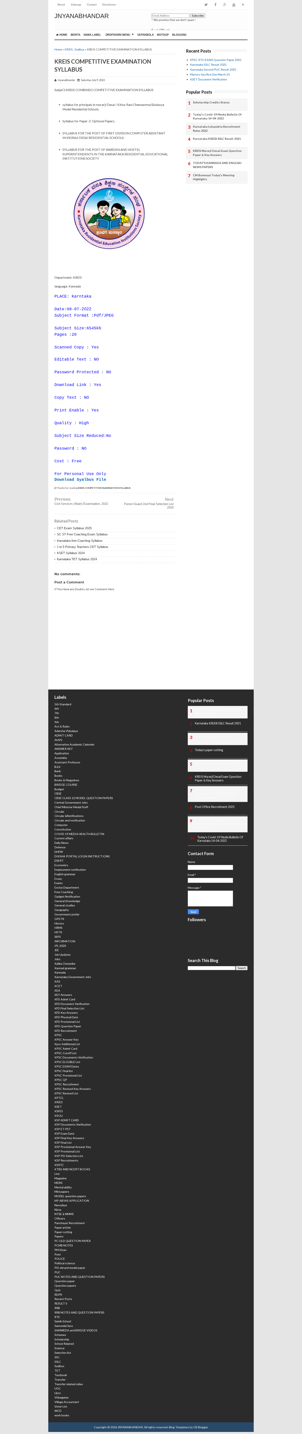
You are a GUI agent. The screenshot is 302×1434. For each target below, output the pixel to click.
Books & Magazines (66, 780)
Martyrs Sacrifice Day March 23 (210, 74)
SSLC (57, 1361)
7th (56, 713)
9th (56, 722)
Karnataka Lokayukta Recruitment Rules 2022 (216, 128)
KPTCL (59, 1098)
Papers (58, 1236)
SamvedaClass (63, 1325)
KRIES (69, 49)
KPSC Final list (63, 1071)
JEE (56, 950)
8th (56, 717)
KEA (57, 990)
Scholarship (61, 1339)
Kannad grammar (65, 968)
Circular (59, 811)
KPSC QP (60, 1079)
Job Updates (62, 954)
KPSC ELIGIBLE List (67, 1062)
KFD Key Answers (66, 1012)
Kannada (60, 972)
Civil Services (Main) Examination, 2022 (81, 503)
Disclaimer (109, 4)
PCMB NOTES (63, 1245)
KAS (57, 981)
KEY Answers (63, 994)
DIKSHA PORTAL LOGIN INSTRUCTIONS (82, 856)
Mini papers (61, 1191)
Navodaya (60, 1205)
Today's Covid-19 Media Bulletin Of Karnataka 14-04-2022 (217, 116)
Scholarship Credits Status (211, 102)
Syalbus (79, 49)
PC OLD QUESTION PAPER (72, 1241)
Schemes (60, 1335)
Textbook (60, 1375)
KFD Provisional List (67, 1021)
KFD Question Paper (67, 1026)
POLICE (59, 1258)
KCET (58, 986)
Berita (75, 34)
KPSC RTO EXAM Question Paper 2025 (215, 60)
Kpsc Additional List (67, 1044)
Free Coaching (63, 892)
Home (63, 34)
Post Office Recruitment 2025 (215, 807)
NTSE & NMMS (64, 1214)
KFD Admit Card (64, 999)
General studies (64, 905)
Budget (59, 789)
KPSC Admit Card (65, 1048)
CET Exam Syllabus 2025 (74, 528)
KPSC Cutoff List (65, 1053)
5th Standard (62, 704)
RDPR (58, 1294)
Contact (92, 4)
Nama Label (92, 34)
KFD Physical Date (66, 1017)
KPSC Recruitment (66, 1084)
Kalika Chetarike (64, 963)
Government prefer (67, 914)
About (61, 4)
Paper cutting (63, 1232)
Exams (58, 883)
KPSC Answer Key (66, 1039)
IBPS (57, 936)
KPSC (58, 1035)
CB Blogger (200, 1427)
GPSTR (59, 919)
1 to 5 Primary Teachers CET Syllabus (82, 547)
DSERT (59, 860)
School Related (64, 1343)
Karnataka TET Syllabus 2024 (77, 559)
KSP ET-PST (62, 1129)
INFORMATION (64, 941)
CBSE (58, 793)
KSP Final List (63, 1142)
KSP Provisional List (67, 1151)
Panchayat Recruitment (69, 1223)
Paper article (62, 1227)
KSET (58, 1106)
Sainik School (62, 1321)
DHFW (58, 851)
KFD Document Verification (72, 1004)
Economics (61, 865)
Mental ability (63, 1187)
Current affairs (63, 838)
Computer (61, 825)
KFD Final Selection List (69, 1008)
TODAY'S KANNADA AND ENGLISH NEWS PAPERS (217, 165)
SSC (57, 1357)
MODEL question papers (70, 1196)
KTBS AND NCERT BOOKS (72, 1169)
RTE (57, 1317)
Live (57, 1173)
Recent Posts (63, 1299)
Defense (60, 847)
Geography (61, 910)
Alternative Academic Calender (74, 744)
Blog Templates (179, 1427)
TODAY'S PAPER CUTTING (213, 736)
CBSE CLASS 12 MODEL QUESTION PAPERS (83, 798)
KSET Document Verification (208, 79)
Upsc (57, 1393)
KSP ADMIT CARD (66, 1120)
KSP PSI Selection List (68, 1156)
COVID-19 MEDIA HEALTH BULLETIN (79, 834)
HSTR (58, 932)
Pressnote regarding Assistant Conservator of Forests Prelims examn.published (216, 793)
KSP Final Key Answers (69, 1138)
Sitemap (76, 4)
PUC (57, 1272)
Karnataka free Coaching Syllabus (80, 540)
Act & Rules (62, 726)
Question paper (64, 1281)
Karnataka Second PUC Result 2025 (213, 69)
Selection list (62, 1352)
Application (61, 753)
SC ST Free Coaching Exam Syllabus (82, 534)
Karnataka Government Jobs (72, 977)
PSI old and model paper (69, 1267)
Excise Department (66, 887)
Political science (64, 1263)
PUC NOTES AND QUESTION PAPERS (79, 1276)
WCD (57, 1410)
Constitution (62, 829)
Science (59, 1348)
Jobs (57, 959)
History (59, 923)
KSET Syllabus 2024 (71, 553)
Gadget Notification (67, 896)
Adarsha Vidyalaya (66, 731)
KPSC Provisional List (68, 1075)
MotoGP (163, 34)
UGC (57, 1388)
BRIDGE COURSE (65, 784)
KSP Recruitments (66, 1160)
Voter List (60, 1406)
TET (57, 1370)
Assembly (60, 757)
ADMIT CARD (63, 735)
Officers (59, 1218)
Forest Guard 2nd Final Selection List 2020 (149, 505)
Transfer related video (68, 1384)
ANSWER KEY (63, 748)
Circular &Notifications (69, 816)
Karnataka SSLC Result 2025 (208, 64)
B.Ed (57, 767)
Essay (58, 878)
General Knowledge (67, 901)
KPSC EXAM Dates (66, 1066)
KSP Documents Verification (72, 1124)
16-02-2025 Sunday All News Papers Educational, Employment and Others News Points (219, 823)
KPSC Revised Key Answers (72, 1088)
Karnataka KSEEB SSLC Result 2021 (217, 138)
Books (58, 775)
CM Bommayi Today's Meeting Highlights (213, 177)
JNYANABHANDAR (81, 16)
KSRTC (59, 1165)
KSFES (58, 1111)
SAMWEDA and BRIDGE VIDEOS (75, 1330)
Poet (57, 1254)
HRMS (58, 927)
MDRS (58, 1182)
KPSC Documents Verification (73, 1057)
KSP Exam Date (64, 1133)
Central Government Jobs (71, 802)
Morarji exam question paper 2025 (217, 763)
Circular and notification (69, 820)
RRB (57, 1308)
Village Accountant (66, 1402)
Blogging (179, 34)
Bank (57, 771)
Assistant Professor (67, 762)
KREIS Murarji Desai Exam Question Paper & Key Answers (217, 153)
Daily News (61, 842)
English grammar (64, 874)
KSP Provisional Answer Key (72, 1147)
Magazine (60, 1178)
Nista (57, 1209)
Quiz (57, 1290)
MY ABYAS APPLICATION (71, 1200)
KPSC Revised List (66, 1093)
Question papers (65, 1285)
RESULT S (60, 1303)
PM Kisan (60, 1250)
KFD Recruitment (65, 1030)
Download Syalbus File (80, 479)
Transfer (60, 1379)
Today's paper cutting (209, 750)
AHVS (58, 740)
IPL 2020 (60, 945)
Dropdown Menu (118, 34)
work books (61, 1415)
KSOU (58, 1115)
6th (56, 708)
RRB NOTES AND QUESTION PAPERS (79, 1312)
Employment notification (70, 869)
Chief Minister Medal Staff (71, 807)
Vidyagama (61, 1397)
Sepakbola (145, 34)
